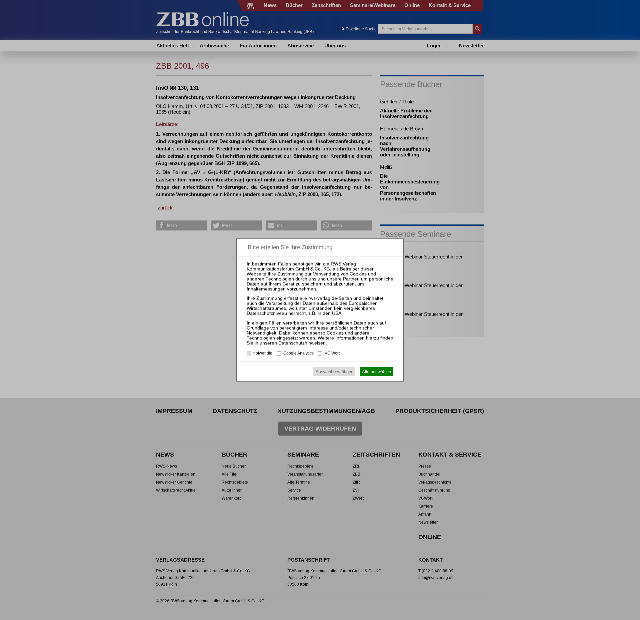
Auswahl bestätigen (334, 371)
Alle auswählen (376, 371)
